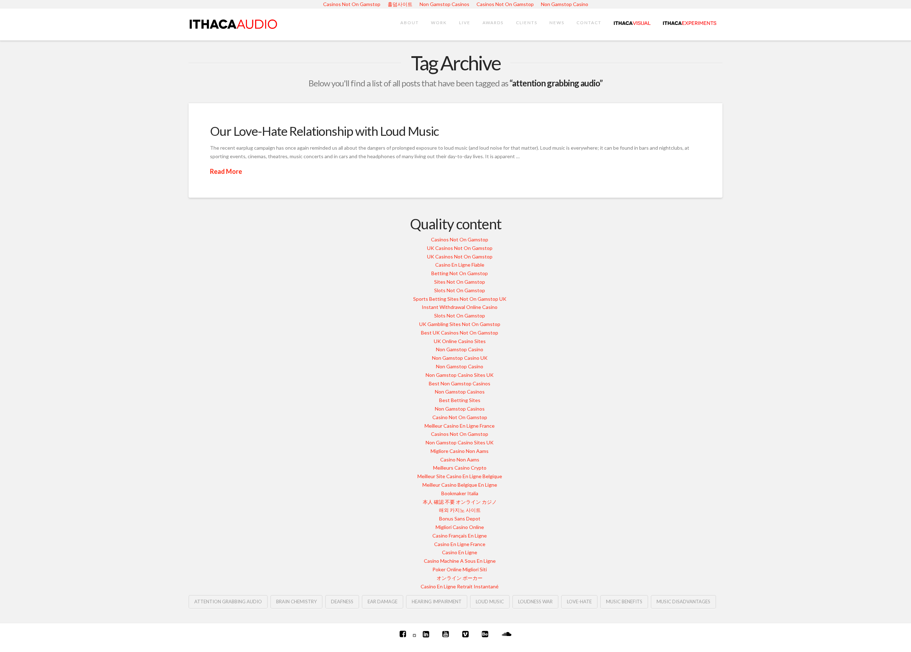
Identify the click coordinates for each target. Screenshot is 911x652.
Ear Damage (382, 601)
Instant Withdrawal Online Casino (459, 307)
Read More (226, 171)
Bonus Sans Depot (459, 518)
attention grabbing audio (228, 601)
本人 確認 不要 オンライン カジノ (460, 502)
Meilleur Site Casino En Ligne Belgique (459, 476)
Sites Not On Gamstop (459, 282)
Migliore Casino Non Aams (460, 451)
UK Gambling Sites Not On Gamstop (459, 324)
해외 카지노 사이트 (460, 510)
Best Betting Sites (459, 400)
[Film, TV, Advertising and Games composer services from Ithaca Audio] (233, 22)
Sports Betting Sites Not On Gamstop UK (459, 299)
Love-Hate (579, 601)
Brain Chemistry (296, 601)
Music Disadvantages (683, 601)
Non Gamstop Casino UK (460, 358)
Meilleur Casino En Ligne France (460, 426)
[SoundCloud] (506, 634)
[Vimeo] (465, 634)
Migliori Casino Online (460, 527)
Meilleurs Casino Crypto (459, 468)
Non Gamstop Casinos (460, 392)
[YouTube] (445, 634)
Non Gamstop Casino (459, 349)
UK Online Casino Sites (460, 341)
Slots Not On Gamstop (459, 290)
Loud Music (490, 601)
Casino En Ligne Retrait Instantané (460, 586)
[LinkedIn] (426, 634)
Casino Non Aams (459, 459)
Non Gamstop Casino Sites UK (460, 375)
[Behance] (485, 634)
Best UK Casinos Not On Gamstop (459, 333)
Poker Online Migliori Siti (459, 569)
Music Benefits (624, 601)
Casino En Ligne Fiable (459, 265)
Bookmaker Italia (459, 493)
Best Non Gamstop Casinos (459, 383)
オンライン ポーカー (460, 578)
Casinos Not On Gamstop (459, 239)
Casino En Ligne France (459, 544)
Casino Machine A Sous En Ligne (460, 561)
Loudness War (535, 601)
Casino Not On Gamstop (459, 417)
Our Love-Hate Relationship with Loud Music (324, 130)
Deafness (342, 601)
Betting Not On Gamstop (459, 273)
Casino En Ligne (459, 552)
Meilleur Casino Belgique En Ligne (459, 485)
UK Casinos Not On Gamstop (460, 248)
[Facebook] (403, 634)
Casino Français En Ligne (459, 536)
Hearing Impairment (437, 601)
